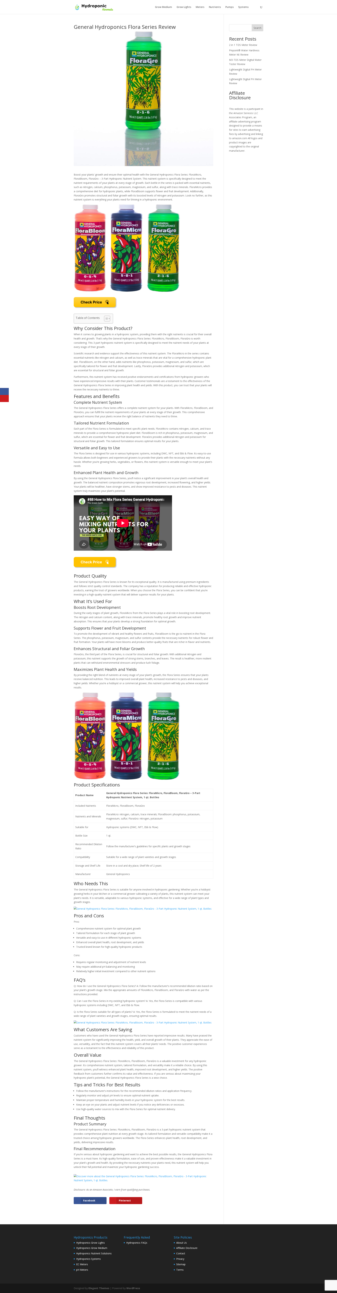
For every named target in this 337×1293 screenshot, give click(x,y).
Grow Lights (184, 7)
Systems (243, 7)
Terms (180, 1269)
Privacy (180, 1258)
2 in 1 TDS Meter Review (243, 45)
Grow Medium (163, 7)
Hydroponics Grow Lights (90, 1242)
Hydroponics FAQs (136, 1242)
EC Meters (82, 1264)
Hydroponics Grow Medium (91, 1248)
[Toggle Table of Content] (105, 319)
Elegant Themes (98, 1288)
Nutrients (215, 7)
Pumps (229, 7)
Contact (180, 1253)
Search (257, 28)
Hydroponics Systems (88, 1258)
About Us (181, 1242)
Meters (200, 7)
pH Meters (82, 1269)
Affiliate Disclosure (186, 1248)
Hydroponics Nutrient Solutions (94, 1253)
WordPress (133, 1288)
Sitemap (181, 1264)
